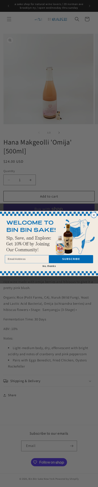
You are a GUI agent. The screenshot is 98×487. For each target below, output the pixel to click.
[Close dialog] (94, 215)
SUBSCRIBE (71, 259)
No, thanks (49, 266)
